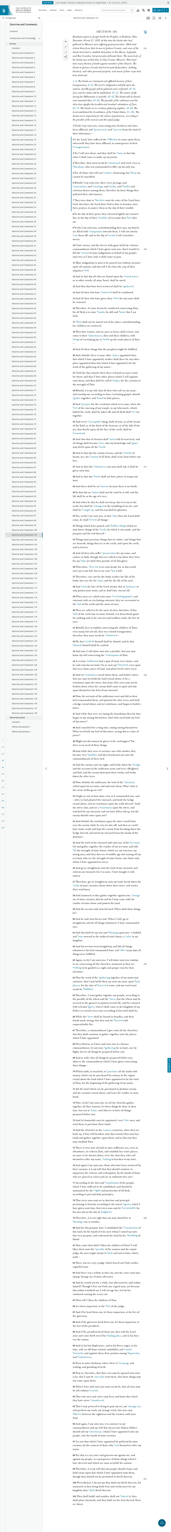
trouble (103, 218)
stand (100, 398)
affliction (113, 139)
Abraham (78, 167)
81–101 (130, 112)
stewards (78, 1353)
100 (2, 807)
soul (100, 580)
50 (3, 774)
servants (134, 842)
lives (116, 298)
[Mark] (66, 47)
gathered (128, 286)
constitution (112, 1183)
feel (129, 218)
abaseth (77, 645)
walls (76, 885)
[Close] (66, 41)
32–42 (111, 96)
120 (2, 821)
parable (100, 1249)
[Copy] (66, 52)
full (87, 270)
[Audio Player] (162, 1523)
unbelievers (84, 1357)
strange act (134, 1406)
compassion (96, 231)
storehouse (96, 1431)
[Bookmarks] (154, 18)
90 (3, 801)
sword (85, 253)
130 (2, 827)
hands (101, 312)
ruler (128, 936)
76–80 (129, 108)
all (74, 850)
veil (75, 408)
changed (99, 506)
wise (80, 936)
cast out (117, 129)
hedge (136, 764)
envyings (98, 186)
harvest (102, 985)
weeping (123, 1363)
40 (3, 767)
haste (94, 1110)
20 (3, 754)
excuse (94, 1390)
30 (3, 760)
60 (3, 780)
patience (131, 586)
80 (3, 794)
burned (118, 1020)
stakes (116, 380)
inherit (124, 1496)
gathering (105, 977)
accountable (129, 1208)
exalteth (90, 641)
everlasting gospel (122, 596)
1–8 (75, 81)
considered (97, 1400)
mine (120, 153)
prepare (86, 404)
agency (127, 1204)
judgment (106, 1212)
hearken (100, 200)
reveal (93, 520)
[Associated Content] (145, 31)
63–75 (76, 108)
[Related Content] (159, 18)
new (101, 443)
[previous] (46, 768)
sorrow (104, 486)
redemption (112, 655)
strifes (113, 186)
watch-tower (131, 276)
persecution (109, 553)
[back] (3, 18)
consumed (79, 433)
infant (95, 492)
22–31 (115, 93)
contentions (80, 186)
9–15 (90, 85)
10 (3, 747)
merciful (99, 1376)
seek (84, 586)
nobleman (92, 661)
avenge (136, 895)
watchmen (91, 675)
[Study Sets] (148, 18)
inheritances (95, 335)
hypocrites (133, 1353)
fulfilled (88, 989)
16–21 (132, 89)
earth (102, 447)
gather (77, 398)
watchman (106, 807)
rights (97, 1190)
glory (135, 443)
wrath (112, 235)
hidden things (118, 526)
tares (112, 999)
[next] (167, 768)
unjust (128, 1349)
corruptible (95, 421)
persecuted (100, 129)
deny (133, 173)
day (115, 516)
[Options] (165, 18)
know (122, 312)
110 (2, 814)
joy (113, 571)
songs (76, 339)
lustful (126, 186)
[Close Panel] (39, 18)
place (116, 355)
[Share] (66, 57)
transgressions (81, 147)
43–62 (96, 100)
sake (83, 561)
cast (75, 235)
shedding (132, 1235)
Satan (97, 476)
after (123, 950)
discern (77, 1414)
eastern (108, 1130)
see (134, 412)
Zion (79, 322)
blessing (113, 932)
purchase (113, 1071)
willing (77, 968)
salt (79, 604)
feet (108, 1306)
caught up (88, 510)
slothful (92, 755)
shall (92, 1490)
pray (110, 1253)
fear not (94, 567)
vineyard (123, 665)
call (117, 1445)
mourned (107, 292)
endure (108, 173)
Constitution (131, 1227)
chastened (114, 163)
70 (3, 787)
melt (112, 439)
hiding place (114, 1335)
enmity (128, 453)
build (106, 339)
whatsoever (100, 466)
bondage (78, 1221)
